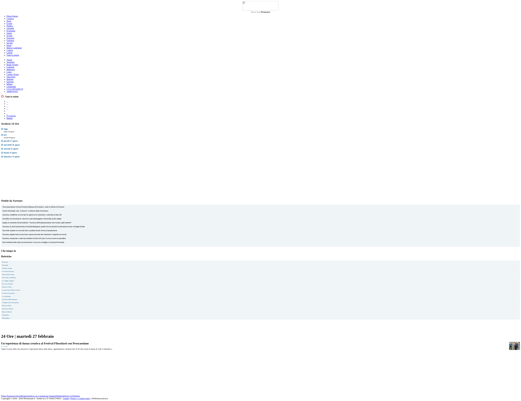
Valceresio (11, 77)
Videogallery (6, 318)
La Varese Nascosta (8, 271)
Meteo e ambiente (14, 48)
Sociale (10, 43)
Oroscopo (5, 262)
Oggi (6, 129)
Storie (9, 45)
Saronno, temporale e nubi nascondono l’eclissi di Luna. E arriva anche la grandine (34, 238)
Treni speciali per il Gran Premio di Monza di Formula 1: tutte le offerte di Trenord (33, 207)
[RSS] (7, 108)
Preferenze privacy (100, 398)
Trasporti (10, 38)
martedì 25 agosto (11, 149)
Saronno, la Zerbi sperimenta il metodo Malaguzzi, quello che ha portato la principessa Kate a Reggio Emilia (43, 227)
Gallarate (10, 67)
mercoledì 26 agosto (12, 145)
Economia (11, 31)
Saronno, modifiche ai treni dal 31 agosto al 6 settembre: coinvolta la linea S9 (32, 215)
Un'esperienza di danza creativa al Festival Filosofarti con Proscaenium (45, 343)
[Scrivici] (7, 113)
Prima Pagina (12, 16)
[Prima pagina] (2, 97)
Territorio (11, 62)
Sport (9, 21)
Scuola (9, 36)
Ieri (5, 135)
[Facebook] (7, 101)
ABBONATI (12, 91)
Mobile (10, 118)
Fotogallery (5, 315)
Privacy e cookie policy (80, 398)
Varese (9, 60)
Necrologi (5, 265)
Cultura (10, 50)
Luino (9, 72)
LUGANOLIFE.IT (15, 89)
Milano (10, 84)
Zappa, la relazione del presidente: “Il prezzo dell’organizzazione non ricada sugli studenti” (37, 223)
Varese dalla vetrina (8, 274)
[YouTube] (7, 106)
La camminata (6, 296)
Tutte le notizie (13, 55)
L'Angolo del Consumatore (10, 302)
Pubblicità (60, 396)
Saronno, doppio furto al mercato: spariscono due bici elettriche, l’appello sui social (34, 234)
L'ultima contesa (7, 268)
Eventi (9, 23)
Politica (10, 26)
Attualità (10, 28)
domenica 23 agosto (12, 157)
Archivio (12, 116)
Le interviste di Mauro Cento (11, 290)
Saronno (10, 82)
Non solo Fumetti (7, 284)
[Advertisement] (21, 179)
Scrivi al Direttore (72, 396)
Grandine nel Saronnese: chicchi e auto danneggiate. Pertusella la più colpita (31, 219)
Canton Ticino (13, 74)
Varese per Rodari (7, 309)
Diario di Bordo (7, 312)
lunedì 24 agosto (10, 153)
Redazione (25, 396)
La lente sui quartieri (8, 293)
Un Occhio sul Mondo (9, 277)
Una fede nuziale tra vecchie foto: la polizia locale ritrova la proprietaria (29, 231)
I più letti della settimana (9, 299)
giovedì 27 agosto (11, 141)
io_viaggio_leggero (8, 281)
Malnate (10, 79)
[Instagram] (7, 104)
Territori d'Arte (6, 305)
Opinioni (10, 40)
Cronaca (10, 18)
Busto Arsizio (12, 65)
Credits (66, 398)
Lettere (9, 53)
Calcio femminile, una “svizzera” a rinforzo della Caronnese (25, 211)
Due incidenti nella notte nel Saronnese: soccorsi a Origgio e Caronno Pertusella (33, 242)
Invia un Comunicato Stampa (42, 396)
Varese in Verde (7, 287)
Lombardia (11, 86)
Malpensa (11, 69)
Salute (9, 33)
